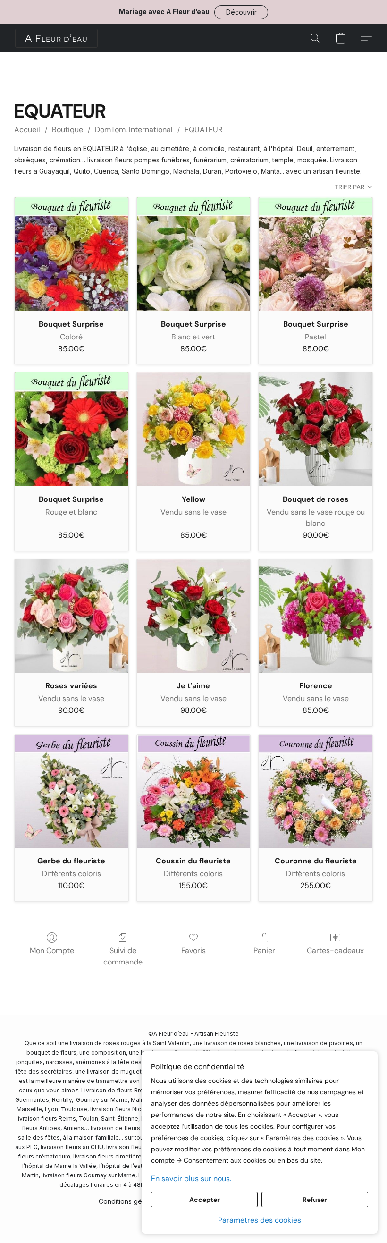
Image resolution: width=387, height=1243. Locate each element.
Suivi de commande (123, 956)
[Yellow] (194, 429)
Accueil (27, 130)
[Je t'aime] (194, 616)
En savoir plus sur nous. (191, 1179)
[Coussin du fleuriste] (194, 791)
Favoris (193, 951)
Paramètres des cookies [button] (259, 1220)
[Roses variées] (71, 616)
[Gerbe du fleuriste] (71, 791)
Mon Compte (52, 951)
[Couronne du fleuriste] (315, 791)
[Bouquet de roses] (315, 429)
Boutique (67, 130)
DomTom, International (134, 130)
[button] (241, 12)
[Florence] (315, 616)
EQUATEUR (204, 130)
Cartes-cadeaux (335, 951)
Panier (264, 951)
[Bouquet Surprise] (71, 254)
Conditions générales (132, 1201)
